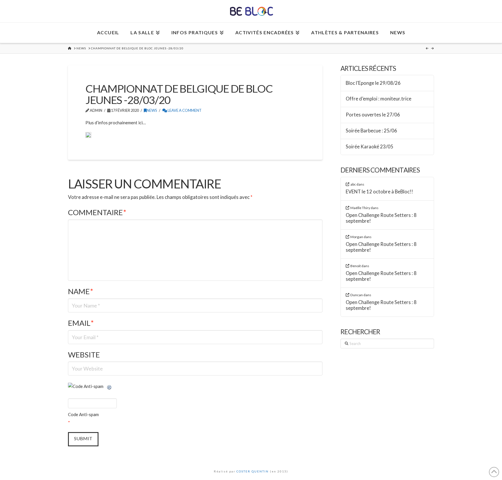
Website (84, 354)
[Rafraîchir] (109, 386)
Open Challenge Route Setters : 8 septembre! (381, 218)
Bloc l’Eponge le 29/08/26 (373, 83)
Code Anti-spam (83, 414)
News (152, 110)
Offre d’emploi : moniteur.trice (378, 99)
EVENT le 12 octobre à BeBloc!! (379, 192)
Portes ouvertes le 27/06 (373, 115)
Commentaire (97, 212)
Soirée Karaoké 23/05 (369, 147)
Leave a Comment (184, 110)
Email (81, 323)
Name (80, 291)
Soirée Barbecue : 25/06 (371, 131)
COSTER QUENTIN (252, 471)
